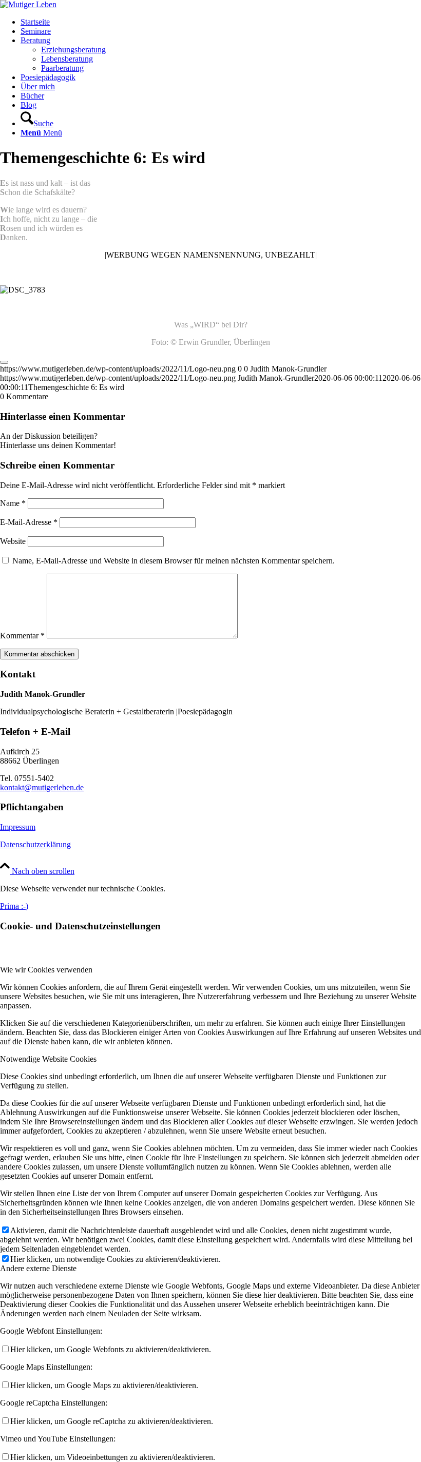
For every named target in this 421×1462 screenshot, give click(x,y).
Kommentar (22, 635)
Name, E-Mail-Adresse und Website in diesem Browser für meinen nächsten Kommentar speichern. (173, 560)
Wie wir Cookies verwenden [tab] (46, 969)
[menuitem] (221, 22)
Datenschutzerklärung (35, 844)
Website (13, 541)
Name (13, 503)
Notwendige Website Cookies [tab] (48, 1059)
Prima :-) (14, 906)
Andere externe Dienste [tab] (38, 1268)
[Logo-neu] (28, 4)
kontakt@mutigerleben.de (42, 787)
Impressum (17, 827)
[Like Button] (4, 362)
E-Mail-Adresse (29, 522)
